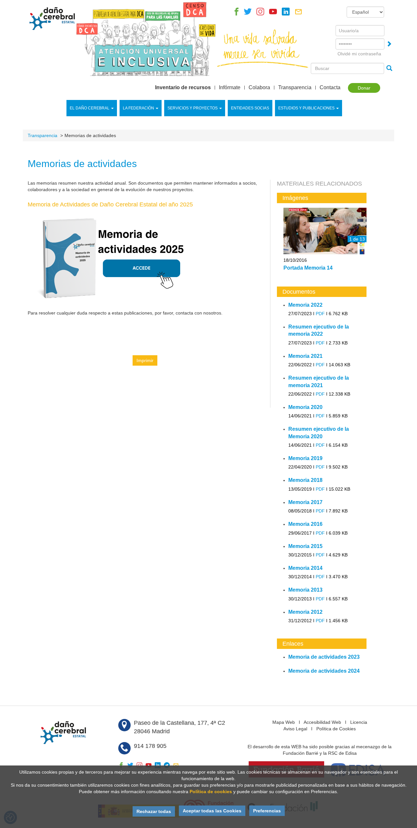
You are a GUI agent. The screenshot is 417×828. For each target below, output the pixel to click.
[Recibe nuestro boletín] (298, 13)
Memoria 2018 (305, 480)
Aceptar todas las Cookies (212, 810)
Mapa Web (283, 722)
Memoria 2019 (305, 458)
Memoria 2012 (305, 612)
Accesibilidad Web (322, 722)
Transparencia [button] (294, 88)
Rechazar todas (154, 811)
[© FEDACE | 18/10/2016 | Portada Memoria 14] (325, 231)
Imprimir (145, 360)
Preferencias (267, 810)
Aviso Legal (295, 728)
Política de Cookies (336, 728)
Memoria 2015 (305, 546)
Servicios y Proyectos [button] (192, 108)
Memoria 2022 (305, 305)
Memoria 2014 (305, 568)
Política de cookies (211, 791)
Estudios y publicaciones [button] (306, 108)
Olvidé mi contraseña (359, 53)
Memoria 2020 (305, 407)
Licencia (358, 722)
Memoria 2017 (305, 502)
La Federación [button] (138, 108)
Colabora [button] (259, 88)
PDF (320, 313)
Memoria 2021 (305, 356)
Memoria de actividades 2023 (324, 657)
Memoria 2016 (305, 524)
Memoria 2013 (305, 590)
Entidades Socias (250, 108)
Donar (364, 88)
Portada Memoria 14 (308, 268)
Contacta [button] (330, 88)
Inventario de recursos (183, 88)
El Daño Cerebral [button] (89, 108)
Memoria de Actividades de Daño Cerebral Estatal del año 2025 (110, 204)
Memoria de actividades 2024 (324, 671)
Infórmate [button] (229, 88)
